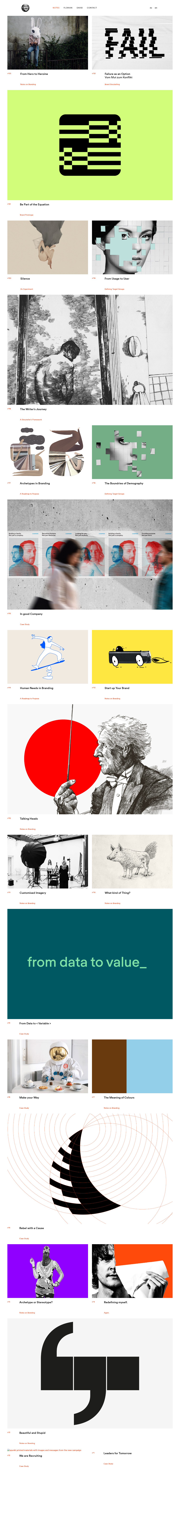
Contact (92, 8)
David (80, 8)
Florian (68, 8)
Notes (56, 8)
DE (151, 8)
